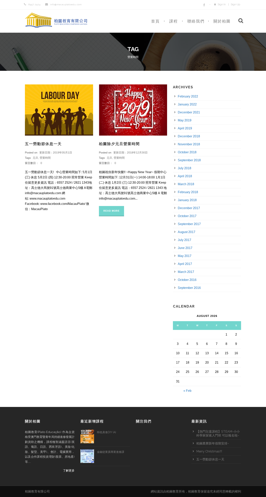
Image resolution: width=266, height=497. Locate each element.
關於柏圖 (222, 21)
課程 (173, 21)
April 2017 (185, 264)
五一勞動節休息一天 (43, 144)
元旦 (35, 157)
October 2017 (187, 216)
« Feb (187, 390)
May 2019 (184, 120)
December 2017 (189, 208)
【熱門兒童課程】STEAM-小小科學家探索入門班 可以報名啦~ (218, 433)
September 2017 (189, 224)
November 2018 (189, 144)
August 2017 (186, 232)
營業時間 (45, 157)
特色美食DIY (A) (106, 432)
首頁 (155, 21)
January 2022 (187, 104)
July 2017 (184, 240)
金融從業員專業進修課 (110, 451)
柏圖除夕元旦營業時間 (119, 144)
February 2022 (188, 96)
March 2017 (186, 271)
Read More (111, 210)
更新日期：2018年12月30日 (130, 152)
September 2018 (189, 160)
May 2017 (184, 256)
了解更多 (69, 470)
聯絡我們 (195, 21)
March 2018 (186, 184)
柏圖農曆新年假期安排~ (212, 443)
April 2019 (185, 128)
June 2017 (185, 248)
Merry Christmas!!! (209, 451)
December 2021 (189, 112)
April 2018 (185, 176)
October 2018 (187, 152)
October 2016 (187, 279)
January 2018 (187, 200)
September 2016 (189, 287)
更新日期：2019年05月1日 (55, 152)
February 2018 (188, 192)
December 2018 (189, 136)
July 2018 (184, 168)
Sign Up (235, 4)
